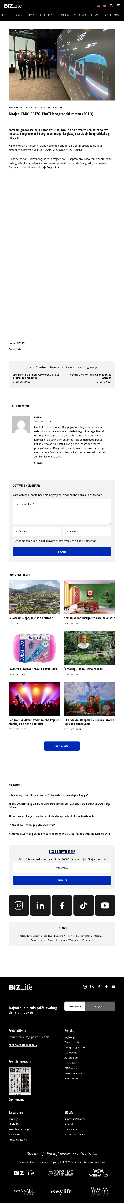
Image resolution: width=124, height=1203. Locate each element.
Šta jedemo (70, 1052)
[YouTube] (105, 905)
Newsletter (15, 1134)
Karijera (65, 15)
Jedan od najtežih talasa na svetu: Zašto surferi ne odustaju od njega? (48, 795)
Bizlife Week (71, 1078)
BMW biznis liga (73, 1073)
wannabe (74, 940)
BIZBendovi (70, 1068)
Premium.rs (41, 1162)
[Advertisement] (62, 317)
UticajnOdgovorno (74, 1047)
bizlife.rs (76, 1162)
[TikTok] (83, 905)
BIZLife (34, 107)
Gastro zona (112, 15)
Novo (5, 15)
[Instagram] (19, 905)
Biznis (31, 15)
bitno (35, 935)
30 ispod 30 (25, 935)
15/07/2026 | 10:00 (72, 623)
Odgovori (38, 462)
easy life (58, 935)
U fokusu (18, 15)
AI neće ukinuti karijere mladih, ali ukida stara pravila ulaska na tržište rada (51, 816)
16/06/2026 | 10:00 (72, 674)
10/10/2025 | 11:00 (17, 623)
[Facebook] (62, 905)
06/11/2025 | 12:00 (17, 729)
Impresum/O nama (74, 1118)
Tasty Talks (70, 1062)
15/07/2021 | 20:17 (48, 107)
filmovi (69, 935)
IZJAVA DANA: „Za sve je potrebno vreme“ (32, 825)
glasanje (92, 367)
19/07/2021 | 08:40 (43, 421)
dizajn (68, 367)
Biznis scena (15, 107)
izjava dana (86, 935)
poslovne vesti (38, 940)
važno (64, 940)
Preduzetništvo (47, 15)
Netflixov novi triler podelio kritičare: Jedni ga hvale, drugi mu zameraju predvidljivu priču (59, 834)
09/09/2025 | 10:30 (17, 674)
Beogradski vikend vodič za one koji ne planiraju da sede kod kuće (34, 722)
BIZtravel (96, 15)
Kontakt (68, 1124)
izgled (79, 367)
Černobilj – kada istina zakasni (83, 669)
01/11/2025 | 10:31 (72, 729)
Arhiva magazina (18, 1139)
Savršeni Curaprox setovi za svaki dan (33, 669)
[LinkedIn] (40, 905)
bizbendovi (46, 935)
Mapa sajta (70, 1129)
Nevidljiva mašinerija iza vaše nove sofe (89, 618)
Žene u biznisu (72, 1042)
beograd (55, 367)
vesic (31, 367)
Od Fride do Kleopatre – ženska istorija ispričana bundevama (89, 722)
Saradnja (13, 1118)
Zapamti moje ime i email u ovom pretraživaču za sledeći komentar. (55, 541)
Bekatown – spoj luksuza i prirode (31, 618)
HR (76, 935)
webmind (86, 940)
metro (42, 367)
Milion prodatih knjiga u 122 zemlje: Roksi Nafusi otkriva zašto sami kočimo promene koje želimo (59, 805)
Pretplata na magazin (20, 1129)
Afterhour (80, 15)
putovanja (53, 940)
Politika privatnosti (74, 1134)
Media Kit (14, 1124)
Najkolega (69, 1037)
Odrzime (98, 935)
